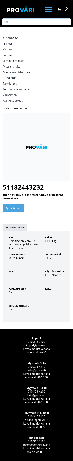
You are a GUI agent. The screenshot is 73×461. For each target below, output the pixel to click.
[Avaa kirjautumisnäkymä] (66, 9)
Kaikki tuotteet (13, 101)
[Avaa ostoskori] (59, 9)
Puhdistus (9, 78)
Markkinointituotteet (17, 72)
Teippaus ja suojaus (16, 89)
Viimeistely (10, 95)
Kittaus (7, 49)
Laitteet (8, 55)
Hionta (7, 44)
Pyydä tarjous (14, 208)
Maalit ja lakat (12, 66)
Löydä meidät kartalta (36, 349)
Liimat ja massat (13, 61)
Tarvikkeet (10, 83)
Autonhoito (10, 38)
